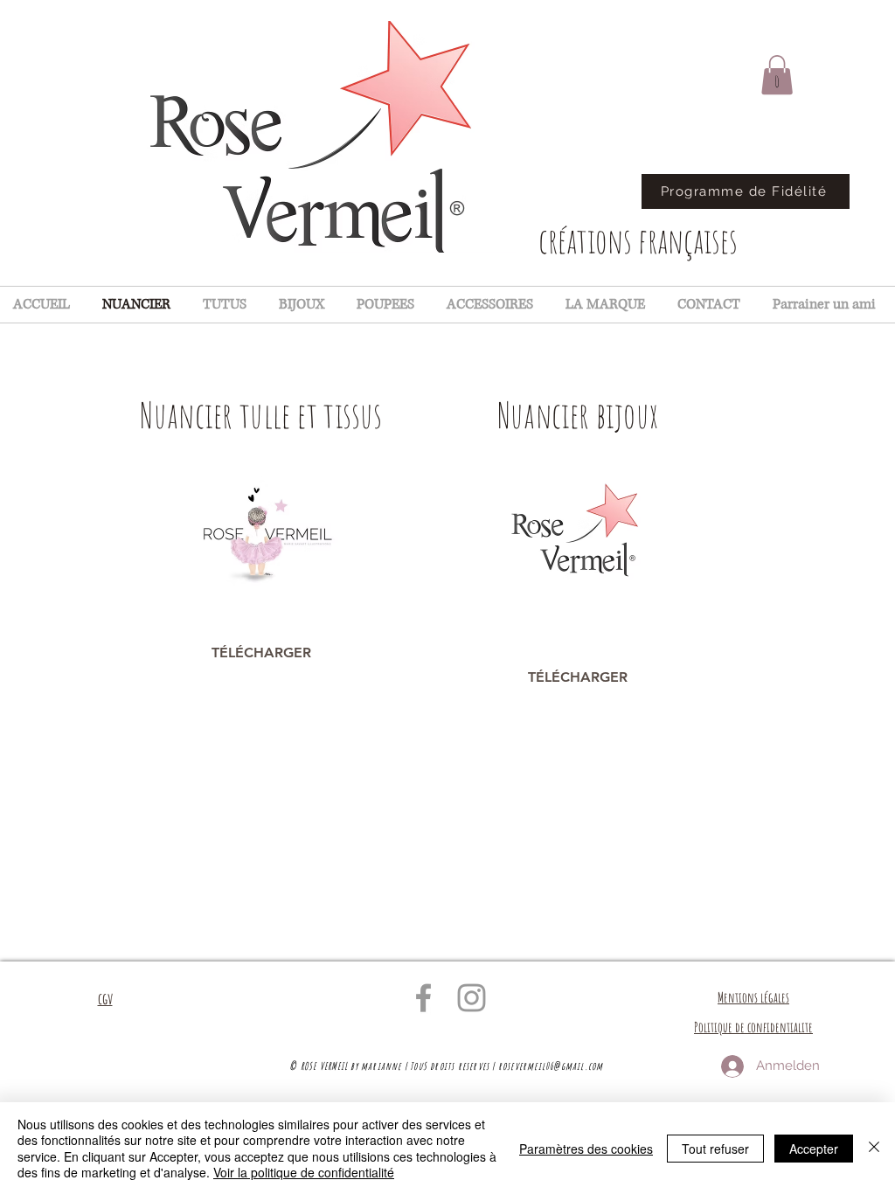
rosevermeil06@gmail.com (551, 1066)
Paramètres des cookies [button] (586, 1148)
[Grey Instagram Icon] (471, 998)
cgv (105, 998)
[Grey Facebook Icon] (423, 998)
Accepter (813, 1148)
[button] (777, 74)
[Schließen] (874, 1148)
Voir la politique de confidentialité (303, 1172)
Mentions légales (753, 997)
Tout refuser (715, 1148)
